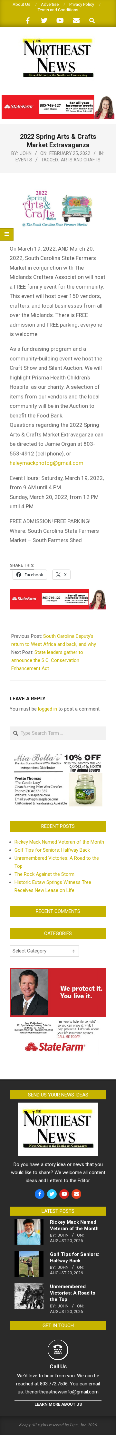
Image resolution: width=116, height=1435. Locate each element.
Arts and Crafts (81, 159)
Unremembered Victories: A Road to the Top (72, 1293)
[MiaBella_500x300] (58, 755)
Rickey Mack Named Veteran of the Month (59, 842)
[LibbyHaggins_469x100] (58, 97)
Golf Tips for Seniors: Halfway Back (52, 850)
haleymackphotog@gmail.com (46, 463)
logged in (47, 709)
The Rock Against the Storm (44, 874)
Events (23, 159)
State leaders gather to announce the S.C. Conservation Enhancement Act (47, 660)
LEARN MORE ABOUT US (58, 1404)
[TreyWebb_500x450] (58, 972)
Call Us (58, 1366)
